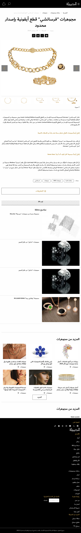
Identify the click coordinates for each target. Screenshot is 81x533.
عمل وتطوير (76, 482)
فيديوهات (77, 490)
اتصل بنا (77, 504)
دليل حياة (77, 449)
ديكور (78, 486)
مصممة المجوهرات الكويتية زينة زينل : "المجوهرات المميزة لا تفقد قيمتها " (14, 388)
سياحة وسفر (76, 478)
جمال (78, 441)
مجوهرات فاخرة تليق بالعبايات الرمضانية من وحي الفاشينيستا (42, 388)
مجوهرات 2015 (57, 181)
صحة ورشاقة (76, 445)
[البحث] (9, 4)
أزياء (78, 438)
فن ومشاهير (76, 456)
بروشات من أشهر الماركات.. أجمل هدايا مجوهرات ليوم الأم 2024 (68, 362)
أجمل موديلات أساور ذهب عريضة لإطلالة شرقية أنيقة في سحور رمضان (67, 388)
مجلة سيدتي (76, 518)
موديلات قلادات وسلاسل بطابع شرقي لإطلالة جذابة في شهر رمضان (15, 362)
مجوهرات (44, 13)
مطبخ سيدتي (76, 522)
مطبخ (78, 453)
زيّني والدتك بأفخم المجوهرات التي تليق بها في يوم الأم (41, 362)
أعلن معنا (77, 511)
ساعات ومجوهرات (55, 13)
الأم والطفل (76, 460)
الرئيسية (65, 13)
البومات (77, 493)
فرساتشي (37, 181)
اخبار (78, 475)
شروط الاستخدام (75, 508)
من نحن (77, 500)
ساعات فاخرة (69, 181)
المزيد (39, 397)
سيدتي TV (76, 526)
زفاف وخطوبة (76, 464)
